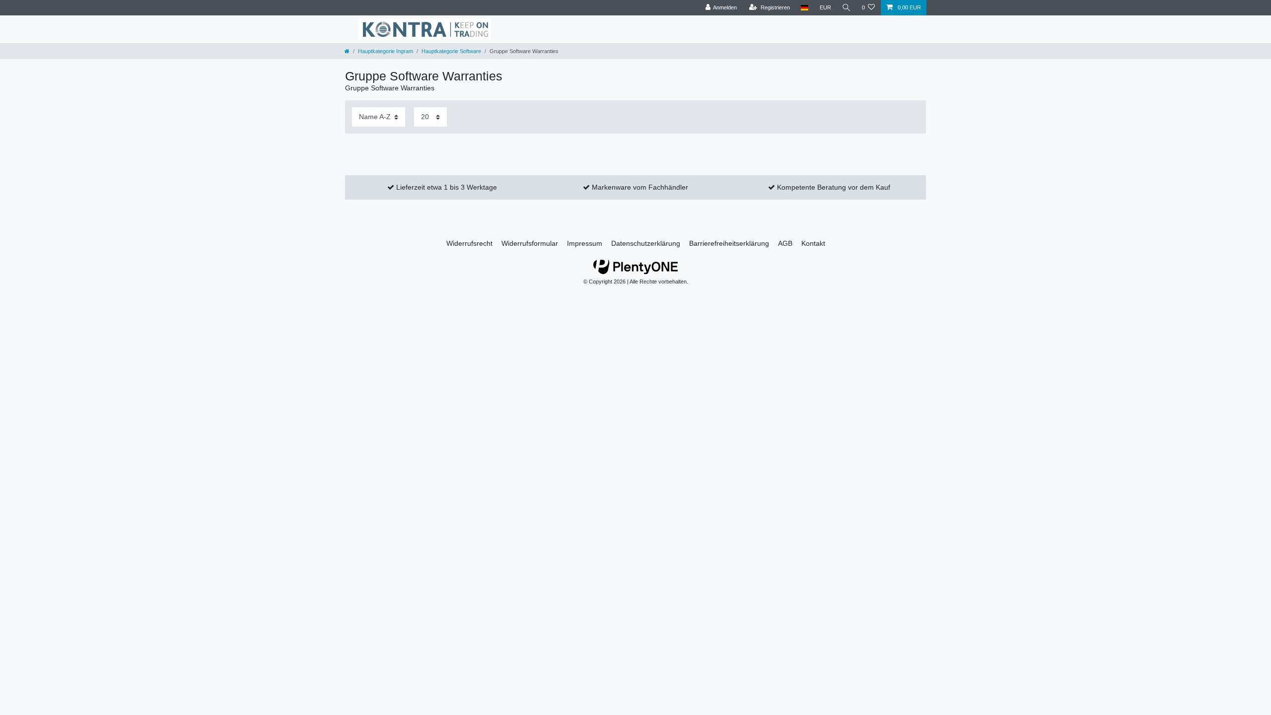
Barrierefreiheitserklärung (729, 243)
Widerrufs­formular (529, 243)
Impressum (584, 243)
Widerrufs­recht (469, 243)
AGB (785, 243)
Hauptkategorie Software (451, 51)
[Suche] (846, 7)
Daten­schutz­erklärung (645, 243)
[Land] (804, 7)
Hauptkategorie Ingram (385, 51)
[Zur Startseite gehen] (347, 51)
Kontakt (813, 243)
